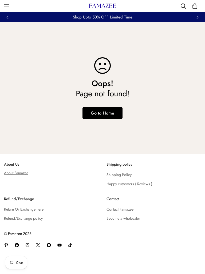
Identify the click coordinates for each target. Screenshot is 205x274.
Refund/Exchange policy (23, 218)
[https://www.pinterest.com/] (6, 245)
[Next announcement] (197, 17)
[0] (195, 6)
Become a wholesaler (123, 218)
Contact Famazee (120, 209)
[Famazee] (102, 6)
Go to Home (102, 113)
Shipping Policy (119, 174)
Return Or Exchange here (24, 209)
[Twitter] (38, 245)
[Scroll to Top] (194, 245)
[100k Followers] (27, 245)
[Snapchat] (49, 245)
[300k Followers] (17, 245)
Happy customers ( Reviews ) (129, 184)
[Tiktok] (70, 245)
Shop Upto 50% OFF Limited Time (102, 17)
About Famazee (16, 173)
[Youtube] (59, 245)
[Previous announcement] (7, 17)
